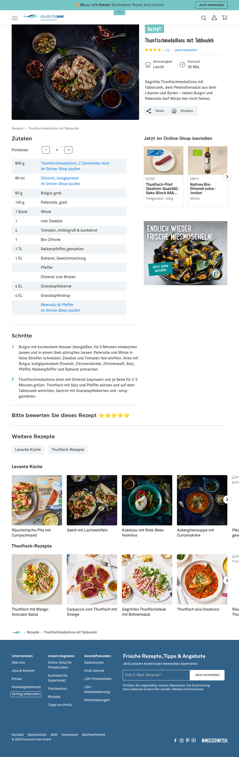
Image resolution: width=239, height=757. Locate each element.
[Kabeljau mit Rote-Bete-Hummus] (147, 500)
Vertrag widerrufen (26, 694)
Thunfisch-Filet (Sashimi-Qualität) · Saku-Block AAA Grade (163, 189)
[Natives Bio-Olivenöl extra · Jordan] (207, 160)
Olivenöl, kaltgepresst (60, 181)
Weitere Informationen (188, 689)
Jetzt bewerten (186, 50)
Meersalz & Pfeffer (60, 307)
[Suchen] (204, 18)
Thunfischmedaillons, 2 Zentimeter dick (75, 166)
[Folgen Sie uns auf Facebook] (175, 740)
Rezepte (17, 128)
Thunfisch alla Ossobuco (198, 609)
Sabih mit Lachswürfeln (87, 530)
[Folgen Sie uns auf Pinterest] (187, 740)
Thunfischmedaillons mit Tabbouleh (53, 128)
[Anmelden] (214, 18)
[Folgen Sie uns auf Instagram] (181, 740)
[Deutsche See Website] (17, 632)
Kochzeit (194, 61)
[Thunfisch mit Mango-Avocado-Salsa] (37, 579)
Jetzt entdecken (211, 5)
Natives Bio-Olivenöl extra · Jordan (203, 189)
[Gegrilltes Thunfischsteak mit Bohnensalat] (147, 579)
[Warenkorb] (224, 18)
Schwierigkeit (162, 61)
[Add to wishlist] (177, 152)
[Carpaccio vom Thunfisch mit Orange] (92, 579)
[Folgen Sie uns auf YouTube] (193, 740)
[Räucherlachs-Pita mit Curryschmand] (37, 500)
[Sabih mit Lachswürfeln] (92, 500)
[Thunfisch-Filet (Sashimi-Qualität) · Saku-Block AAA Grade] (163, 160)
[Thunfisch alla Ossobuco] (202, 579)
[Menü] (16, 18)
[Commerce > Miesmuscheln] (185, 253)
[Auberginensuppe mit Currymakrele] (202, 500)
